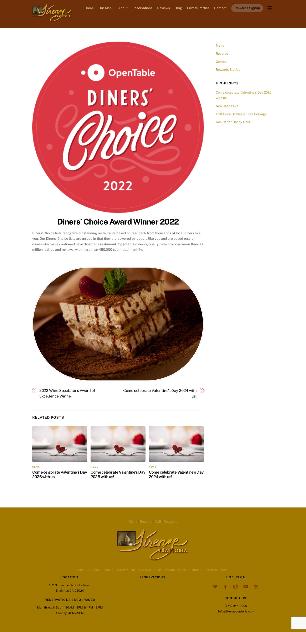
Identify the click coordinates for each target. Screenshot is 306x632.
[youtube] (245, 586)
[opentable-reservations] (256, 586)
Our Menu (105, 8)
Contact (220, 8)
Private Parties (198, 8)
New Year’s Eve (227, 106)
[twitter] (215, 586)
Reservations (142, 8)
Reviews (163, 8)
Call (158, 521)
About (123, 8)
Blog (178, 8)
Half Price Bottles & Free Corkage (241, 114)
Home (89, 8)
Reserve (222, 53)
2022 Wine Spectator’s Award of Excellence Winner (67, 393)
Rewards (170, 521)
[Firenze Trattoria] (51, 19)
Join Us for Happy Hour (233, 122)
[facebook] (225, 586)
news (36, 466)
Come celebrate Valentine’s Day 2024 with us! (160, 393)
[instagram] (235, 586)
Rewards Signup (247, 8)
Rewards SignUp (228, 69)
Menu (220, 45)
